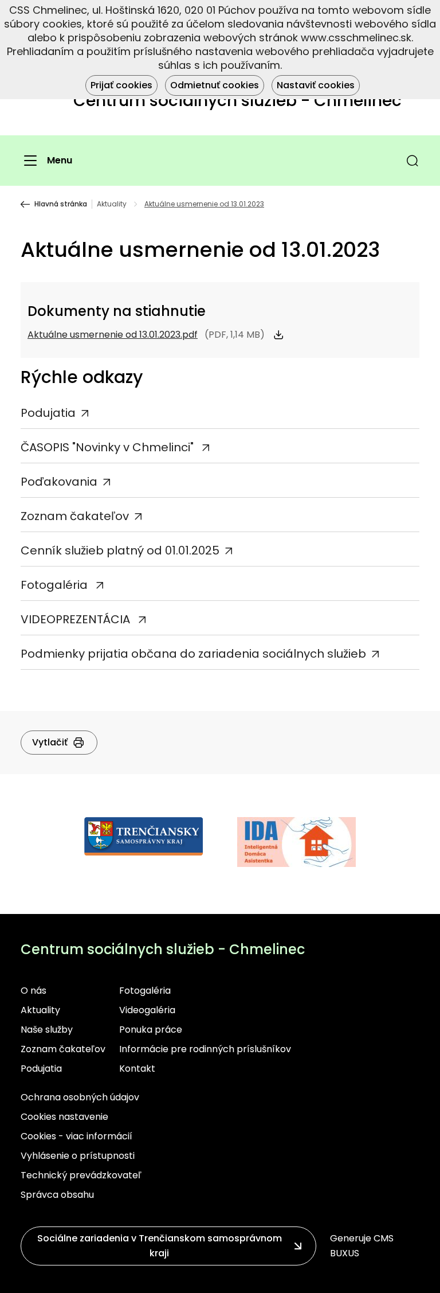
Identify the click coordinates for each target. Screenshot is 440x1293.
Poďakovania (59, 482)
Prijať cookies (121, 85)
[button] (412, 160)
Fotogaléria (56, 585)
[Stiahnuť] (278, 335)
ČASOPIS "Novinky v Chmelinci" (109, 447)
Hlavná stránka (60, 204)
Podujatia (48, 413)
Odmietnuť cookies (214, 85)
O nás (33, 990)
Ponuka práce (150, 1029)
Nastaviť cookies (316, 85)
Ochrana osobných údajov (80, 1097)
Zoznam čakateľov (75, 516)
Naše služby (47, 1029)
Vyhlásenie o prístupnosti (78, 1155)
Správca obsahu (57, 1194)
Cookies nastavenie (64, 1116)
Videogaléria (147, 1010)
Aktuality (112, 204)
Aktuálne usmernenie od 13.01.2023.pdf (113, 334)
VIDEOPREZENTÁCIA (77, 619)
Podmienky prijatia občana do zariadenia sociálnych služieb (193, 654)
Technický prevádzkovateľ (81, 1175)
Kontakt (137, 1068)
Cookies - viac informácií (76, 1136)
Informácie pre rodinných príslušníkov (205, 1049)
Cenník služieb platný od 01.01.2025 (120, 550)
